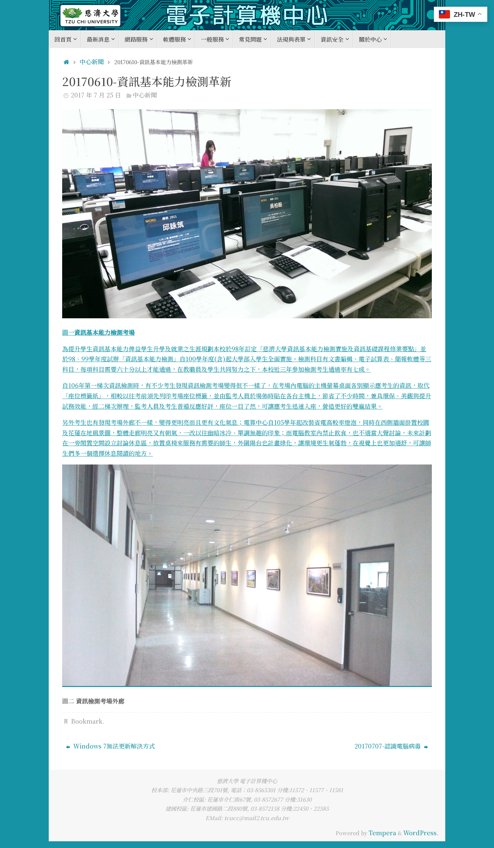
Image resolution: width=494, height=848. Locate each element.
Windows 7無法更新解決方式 (113, 745)
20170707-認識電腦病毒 (388, 745)
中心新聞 (92, 61)
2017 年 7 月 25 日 (96, 94)
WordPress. (421, 832)
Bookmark (86, 721)
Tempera (382, 832)
